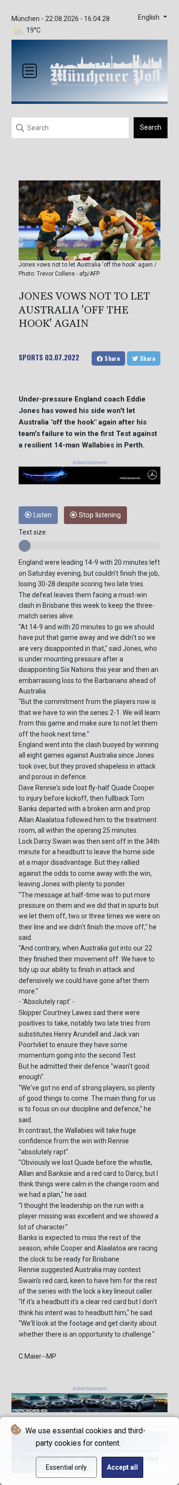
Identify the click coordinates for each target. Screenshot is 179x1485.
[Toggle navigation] (29, 70)
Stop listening (99, 515)
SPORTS (31, 357)
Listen (42, 515)
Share (111, 358)
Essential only (66, 1467)
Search (150, 127)
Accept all (122, 1467)
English (149, 17)
